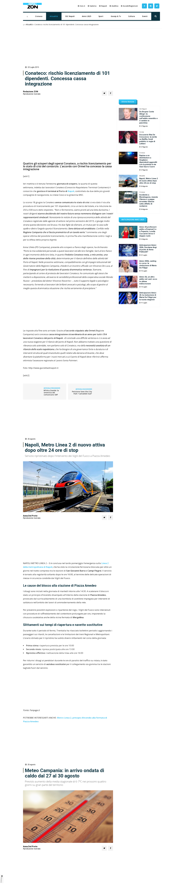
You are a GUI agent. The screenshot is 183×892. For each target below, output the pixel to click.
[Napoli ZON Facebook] (144, 6)
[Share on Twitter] (104, 93)
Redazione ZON (30, 91)
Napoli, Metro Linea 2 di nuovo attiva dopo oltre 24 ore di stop (148, 180)
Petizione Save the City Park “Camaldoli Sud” (82, 392)
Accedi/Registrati (130, 6)
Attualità (54, 16)
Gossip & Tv (116, 16)
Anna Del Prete (30, 516)
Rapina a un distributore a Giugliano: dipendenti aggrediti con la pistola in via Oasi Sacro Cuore (148, 161)
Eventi (145, 16)
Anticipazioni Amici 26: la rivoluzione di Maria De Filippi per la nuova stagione (147, 296)
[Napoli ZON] (32, 6)
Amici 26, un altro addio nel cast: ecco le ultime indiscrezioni (148, 280)
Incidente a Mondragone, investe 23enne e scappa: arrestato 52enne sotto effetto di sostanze (148, 200)
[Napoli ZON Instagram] (151, 6)
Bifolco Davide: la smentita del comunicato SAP (51, 392)
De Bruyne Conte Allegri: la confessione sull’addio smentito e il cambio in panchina (148, 117)
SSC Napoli (70, 16)
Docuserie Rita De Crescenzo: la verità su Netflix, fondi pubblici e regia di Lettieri (148, 139)
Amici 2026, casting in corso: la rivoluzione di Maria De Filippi (147, 264)
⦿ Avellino (113, 6)
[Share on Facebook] (110, 93)
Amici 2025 (86, 16)
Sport (100, 16)
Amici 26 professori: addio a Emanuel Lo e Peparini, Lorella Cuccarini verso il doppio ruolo (148, 231)
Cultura (131, 16)
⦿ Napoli (103, 6)
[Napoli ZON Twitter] (157, 6)
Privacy (1, 880)
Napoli (71, 191)
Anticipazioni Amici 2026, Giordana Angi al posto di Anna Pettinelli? (148, 248)
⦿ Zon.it (81, 6)
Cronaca (38, 16)
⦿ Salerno (92, 6)
